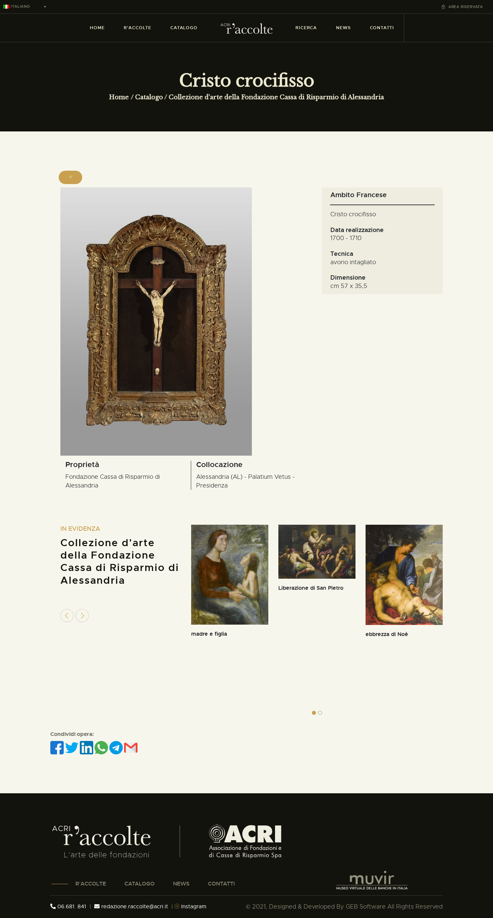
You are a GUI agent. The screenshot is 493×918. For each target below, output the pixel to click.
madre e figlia (209, 633)
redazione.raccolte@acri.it (135, 906)
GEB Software (366, 906)
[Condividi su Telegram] (116, 747)
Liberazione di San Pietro (310, 587)
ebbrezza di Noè (387, 634)
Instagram (192, 906)
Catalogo (149, 97)
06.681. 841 (71, 906)
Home (119, 97)
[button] (314, 713)
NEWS (181, 883)
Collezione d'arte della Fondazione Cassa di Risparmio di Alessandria (276, 97)
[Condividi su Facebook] (57, 747)
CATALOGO (139, 883)
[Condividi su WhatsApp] (102, 747)
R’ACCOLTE (90, 883)
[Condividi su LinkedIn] (87, 747)
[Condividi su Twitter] (72, 747)
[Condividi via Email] (131, 747)
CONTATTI (221, 883)
